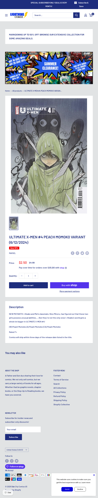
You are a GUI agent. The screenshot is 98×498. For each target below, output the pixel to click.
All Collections (59, 388)
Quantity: (13, 276)
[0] (90, 15)
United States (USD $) (15, 450)
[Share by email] (87, 253)
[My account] (85, 15)
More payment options (70, 291)
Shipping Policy (60, 400)
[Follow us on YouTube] (16, 461)
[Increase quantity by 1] (35, 276)
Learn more (86, 482)
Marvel (12, 253)
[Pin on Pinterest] (77, 253)
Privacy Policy (59, 392)
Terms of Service (61, 379)
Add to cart (28, 285)
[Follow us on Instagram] (12, 461)
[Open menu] (6, 15)
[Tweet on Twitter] (82, 253)
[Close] (94, 475)
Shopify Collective (61, 404)
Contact (57, 375)
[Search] (76, 15)
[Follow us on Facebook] (7, 461)
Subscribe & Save (83, 4)
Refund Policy (59, 396)
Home (7, 91)
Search (56, 384)
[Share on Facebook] (72, 253)
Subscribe (13, 437)
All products (17, 91)
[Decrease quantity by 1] (21, 276)
